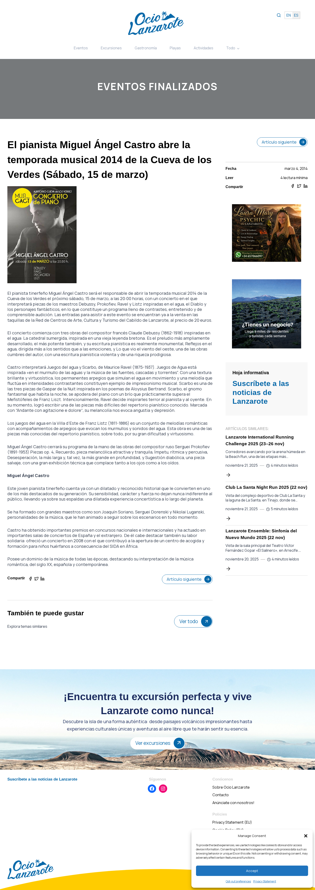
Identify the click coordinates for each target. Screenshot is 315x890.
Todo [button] (230, 47)
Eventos (81, 47)
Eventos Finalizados (157, 86)
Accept (252, 870)
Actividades (203, 47)
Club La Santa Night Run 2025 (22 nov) (266, 487)
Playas (175, 47)
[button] (305, 836)
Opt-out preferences (238, 881)
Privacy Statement (264, 881)
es (296, 15)
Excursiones (111, 47)
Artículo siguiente (184, 579)
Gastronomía (146, 47)
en (288, 15)
